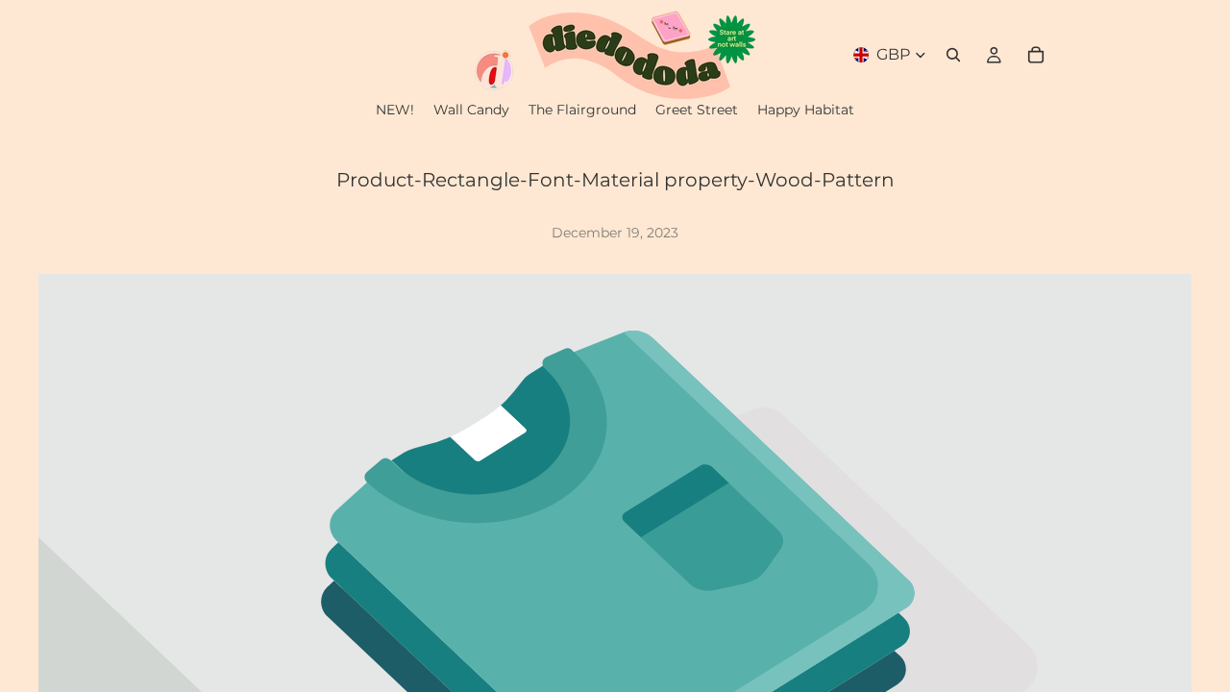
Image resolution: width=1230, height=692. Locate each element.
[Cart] (1036, 55)
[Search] (953, 55)
